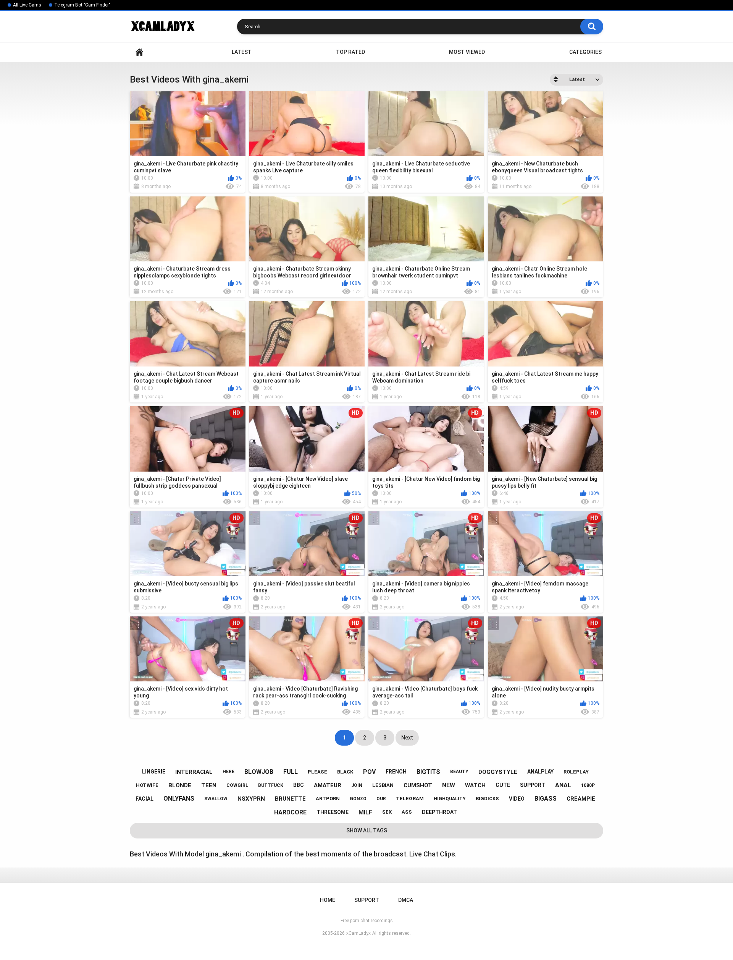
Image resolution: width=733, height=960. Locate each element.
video (517, 799)
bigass (545, 798)
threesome (332, 812)
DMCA (405, 900)
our (381, 798)
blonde (179, 785)
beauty (459, 771)
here (228, 771)
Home (139, 52)
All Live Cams (27, 5)
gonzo (358, 798)
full (290, 771)
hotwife (147, 785)
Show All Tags (366, 830)
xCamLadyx (358, 933)
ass (407, 812)
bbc (298, 785)
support (532, 785)
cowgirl (237, 785)
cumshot (418, 785)
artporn (328, 798)
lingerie (153, 772)
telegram (410, 798)
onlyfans (178, 798)
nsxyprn (251, 798)
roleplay (576, 772)
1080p (588, 785)
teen (208, 785)
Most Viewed (467, 52)
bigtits (428, 771)
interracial (194, 772)
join (356, 785)
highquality (450, 798)
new (448, 785)
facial (144, 799)
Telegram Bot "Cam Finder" (82, 5)
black (345, 772)
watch (475, 785)
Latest (242, 52)
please (317, 772)
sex (387, 812)
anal (563, 785)
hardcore (290, 812)
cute (503, 785)
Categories (585, 52)
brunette (290, 798)
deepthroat (439, 812)
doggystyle (497, 772)
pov (369, 771)
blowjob (258, 771)
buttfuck (270, 785)
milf (365, 812)
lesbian (383, 785)
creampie (581, 798)
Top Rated (350, 52)
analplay (540, 772)
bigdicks (487, 798)
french (396, 772)
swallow (216, 798)
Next (407, 738)
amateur (327, 785)
